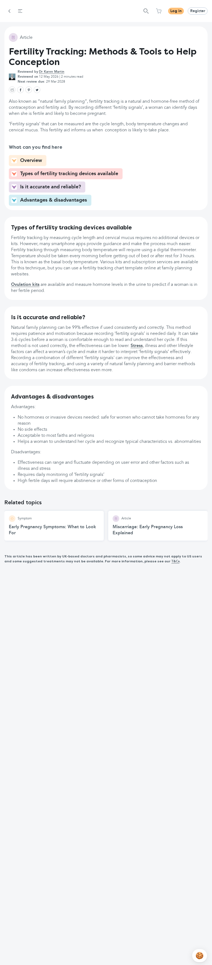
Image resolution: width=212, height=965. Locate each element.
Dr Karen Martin (51, 72)
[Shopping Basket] (159, 11)
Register (197, 11)
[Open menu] (20, 11)
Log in (176, 11)
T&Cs (175, 561)
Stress (137, 346)
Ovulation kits (25, 285)
